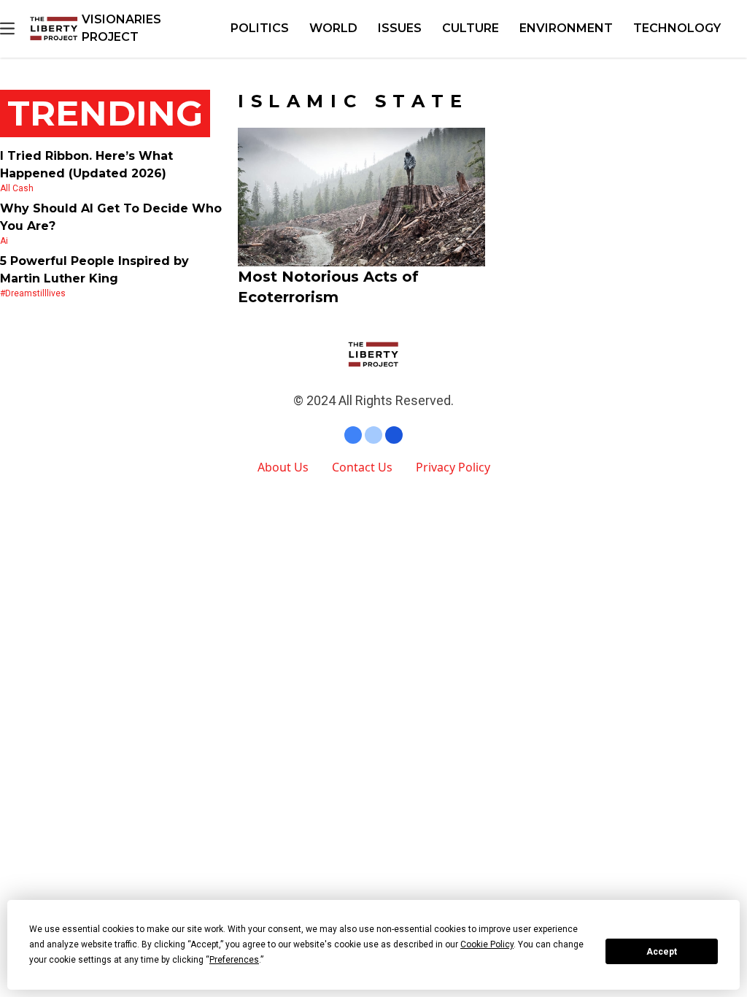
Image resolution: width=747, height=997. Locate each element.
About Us (283, 467)
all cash (17, 188)
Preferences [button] (234, 960)
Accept (661, 952)
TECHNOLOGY (677, 28)
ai (4, 241)
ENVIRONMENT (566, 28)
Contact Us (362, 467)
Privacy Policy (453, 467)
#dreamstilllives (33, 293)
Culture (470, 28)
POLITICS (260, 28)
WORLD (333, 28)
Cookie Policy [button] (487, 944)
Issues (400, 28)
